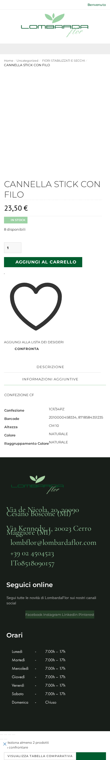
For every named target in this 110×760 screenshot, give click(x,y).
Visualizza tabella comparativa (40, 756)
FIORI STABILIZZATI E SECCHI (63, 60)
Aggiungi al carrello (46, 262)
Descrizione (50, 367)
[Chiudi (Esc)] (13, 734)
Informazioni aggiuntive (50, 379)
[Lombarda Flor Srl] (55, 26)
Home (8, 60)
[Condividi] (9, 734)
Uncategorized (27, 60)
